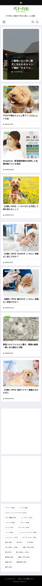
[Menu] (4, 22)
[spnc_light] (37, 22)
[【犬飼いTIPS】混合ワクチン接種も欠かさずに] (21, 373)
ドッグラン (26, 517)
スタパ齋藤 (10, 517)
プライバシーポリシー (19, 581)
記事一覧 (13, 57)
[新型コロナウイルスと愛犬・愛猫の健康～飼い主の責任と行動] (21, 328)
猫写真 (9, 557)
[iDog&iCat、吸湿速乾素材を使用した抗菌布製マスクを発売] (21, 144)
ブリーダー (23, 527)
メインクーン (11, 537)
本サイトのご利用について (26, 579)
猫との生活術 (8, 271)
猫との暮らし (22, 552)
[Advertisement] (21, 431)
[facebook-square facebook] (21, 3)
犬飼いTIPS (28, 547)
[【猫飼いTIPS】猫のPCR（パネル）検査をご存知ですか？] (21, 283)
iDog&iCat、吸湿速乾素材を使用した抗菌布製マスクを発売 (20, 162)
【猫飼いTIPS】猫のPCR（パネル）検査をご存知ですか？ (21, 300)
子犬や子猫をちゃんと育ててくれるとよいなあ (20, 117)
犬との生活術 (8, 178)
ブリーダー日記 (9, 88)
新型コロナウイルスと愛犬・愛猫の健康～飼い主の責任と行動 (20, 346)
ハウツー (24, 522)
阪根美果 (21, 562)
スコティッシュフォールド (15, 513)
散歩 (8, 542)
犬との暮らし (11, 547)
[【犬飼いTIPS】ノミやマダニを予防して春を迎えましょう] (21, 190)
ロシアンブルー (29, 537)
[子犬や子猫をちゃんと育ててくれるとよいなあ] (21, 99)
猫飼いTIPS (24, 557)
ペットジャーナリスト (27, 532)
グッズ (24, 508)
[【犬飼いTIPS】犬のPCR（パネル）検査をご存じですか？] (21, 237)
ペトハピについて (10, 579)
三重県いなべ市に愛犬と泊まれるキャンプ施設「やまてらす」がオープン (22, 64)
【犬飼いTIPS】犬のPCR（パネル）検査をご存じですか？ (21, 255)
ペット (9, 532)
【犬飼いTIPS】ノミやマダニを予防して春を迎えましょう (20, 207)
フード (9, 527)
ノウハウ (10, 522)
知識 (8, 562)
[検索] (33, 21)
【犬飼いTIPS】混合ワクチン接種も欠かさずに (20, 391)
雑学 (8, 567)
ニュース (7, 133)
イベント (10, 508)
